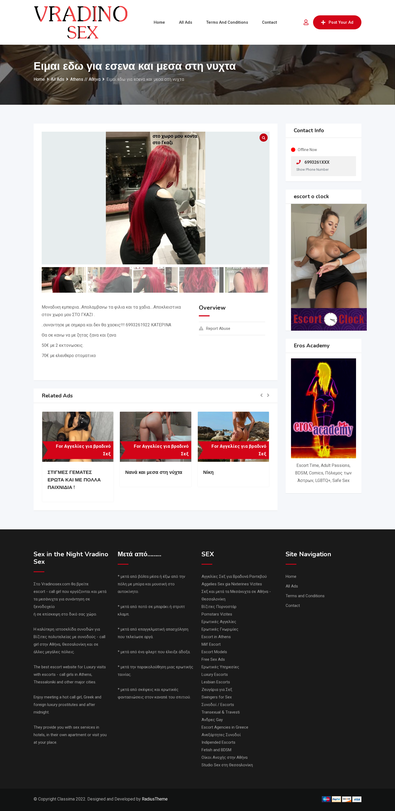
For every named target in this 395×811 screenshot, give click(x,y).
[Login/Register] (306, 22)
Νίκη (208, 472)
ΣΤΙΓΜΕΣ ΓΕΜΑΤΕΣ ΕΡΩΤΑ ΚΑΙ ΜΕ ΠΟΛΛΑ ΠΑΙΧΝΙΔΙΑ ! (74, 480)
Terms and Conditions (227, 22)
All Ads (185, 22)
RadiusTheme (155, 799)
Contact (269, 22)
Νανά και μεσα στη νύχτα (153, 472)
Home (159, 22)
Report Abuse (218, 328)
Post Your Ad (341, 22)
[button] (261, 396)
